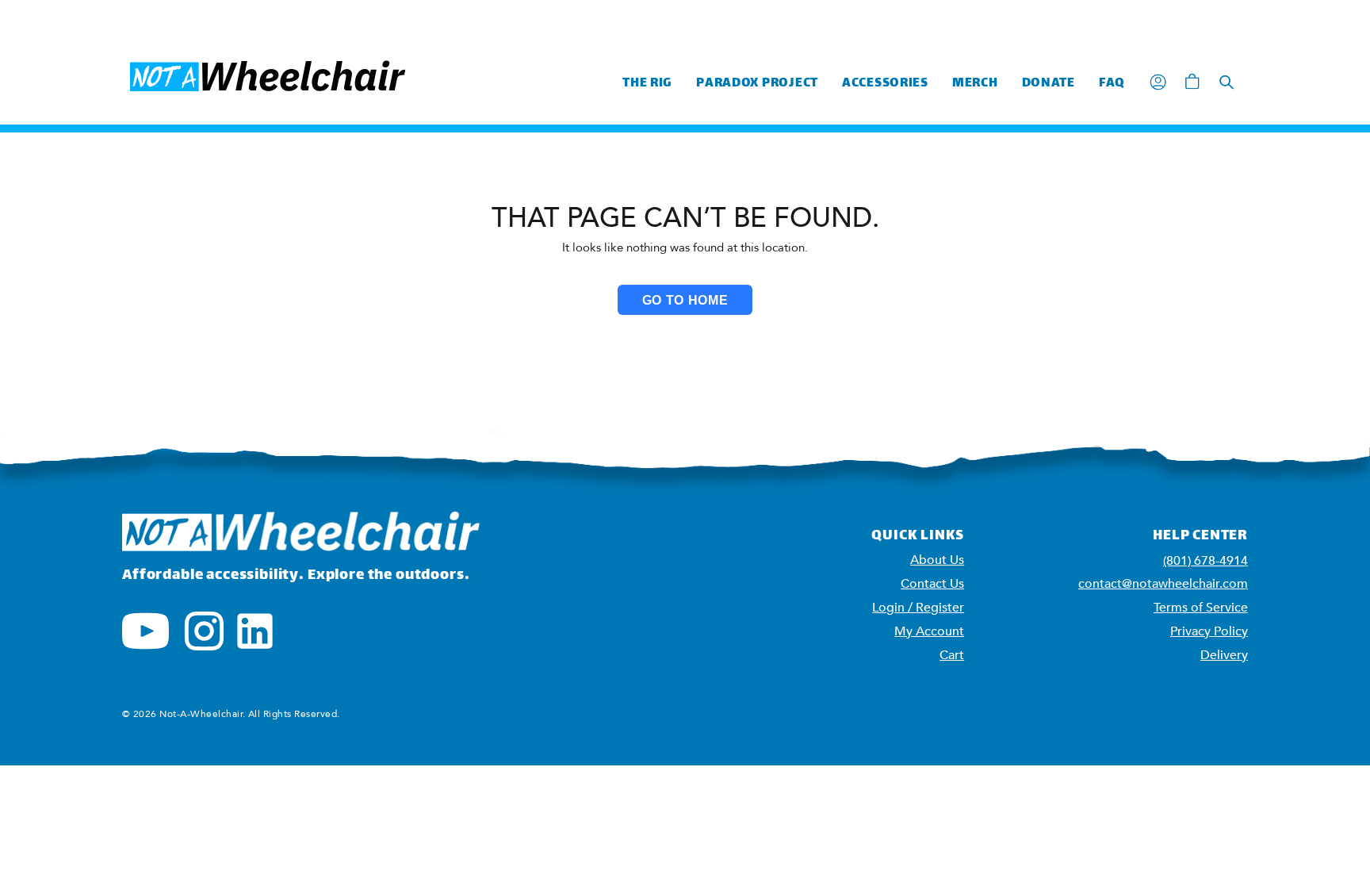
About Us (937, 560)
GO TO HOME (685, 300)
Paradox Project (757, 83)
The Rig (647, 83)
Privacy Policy (1209, 631)
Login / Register (918, 607)
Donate (1048, 83)
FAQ (1112, 83)
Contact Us (932, 584)
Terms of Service (1201, 607)
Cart (951, 655)
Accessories (885, 83)
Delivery (1224, 655)
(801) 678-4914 (1205, 561)
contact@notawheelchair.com (1163, 584)
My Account (929, 631)
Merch (975, 83)
